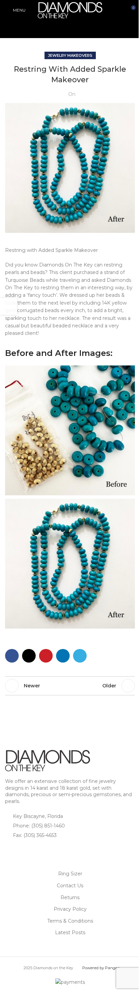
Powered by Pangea (101, 967)
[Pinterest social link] (46, 656)
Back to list (70, 685)
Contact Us (70, 886)
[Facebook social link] (12, 656)
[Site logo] (70, 10)
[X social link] (29, 656)
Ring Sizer (70, 874)
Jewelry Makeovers (70, 55)
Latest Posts (70, 932)
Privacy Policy (70, 909)
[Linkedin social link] (63, 656)
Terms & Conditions (70, 921)
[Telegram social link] (80, 656)
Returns (70, 897)
